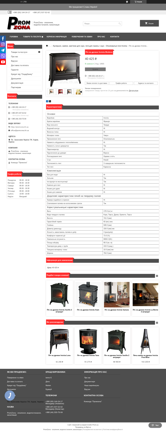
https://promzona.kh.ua (19, 127)
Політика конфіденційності (113, 429)
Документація (17, 83)
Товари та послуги (32, 37)
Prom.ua (95, 425)
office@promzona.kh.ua (20, 130)
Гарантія (14, 70)
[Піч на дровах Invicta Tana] (88, 341)
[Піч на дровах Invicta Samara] (117, 295)
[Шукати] (119, 23)
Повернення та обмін (82, 37)
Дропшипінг (16, 78)
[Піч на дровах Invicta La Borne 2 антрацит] (145, 295)
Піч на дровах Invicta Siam (88, 310)
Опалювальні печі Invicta (116, 46)
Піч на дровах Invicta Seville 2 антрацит (59, 311)
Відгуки (14, 61)
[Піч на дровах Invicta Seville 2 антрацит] (59, 295)
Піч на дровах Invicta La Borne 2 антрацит (145, 311)
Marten (48, 385)
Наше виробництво (91, 385)
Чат (157, 425)
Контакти (114, 37)
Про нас (101, 37)
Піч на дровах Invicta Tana (88, 355)
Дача (48, 382)
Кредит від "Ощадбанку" (22, 74)
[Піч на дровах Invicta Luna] (59, 341)
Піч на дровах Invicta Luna (59, 355)
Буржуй (49, 389)
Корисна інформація (57, 37)
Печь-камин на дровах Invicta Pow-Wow (145, 356)
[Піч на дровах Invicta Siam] (88, 295)
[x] (50, 102)
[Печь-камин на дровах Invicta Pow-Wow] (145, 341)
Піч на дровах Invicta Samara (117, 310)
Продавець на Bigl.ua (83, 427)
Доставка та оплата (20, 65)
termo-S (49, 378)
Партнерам (16, 87)
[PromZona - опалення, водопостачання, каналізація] (18, 23)
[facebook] (47, 102)
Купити (95, 69)
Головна (14, 37)
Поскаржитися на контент (92, 429)
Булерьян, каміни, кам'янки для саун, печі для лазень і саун (78, 46)
